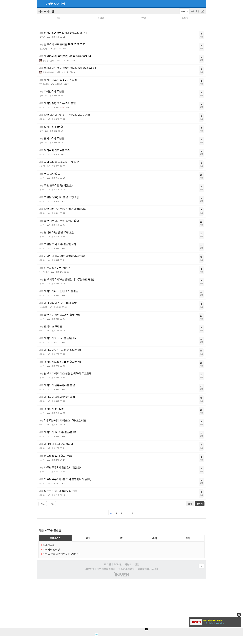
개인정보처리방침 (106, 568)
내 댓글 (100, 17)
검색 (190, 503)
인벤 (62, 3)
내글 (58, 17)
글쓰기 (202, 11)
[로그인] (196, 3)
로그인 (107, 564)
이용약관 (89, 568)
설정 (137, 564)
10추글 (143, 17)
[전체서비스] (202, 3)
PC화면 (118, 564)
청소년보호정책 (126, 568)
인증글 (185, 17)
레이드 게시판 (46, 11)
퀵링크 (128, 564)
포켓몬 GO (52, 3)
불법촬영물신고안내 (148, 568)
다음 (52, 503)
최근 (43, 503)
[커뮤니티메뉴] (40, 3)
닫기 (239, 615)
